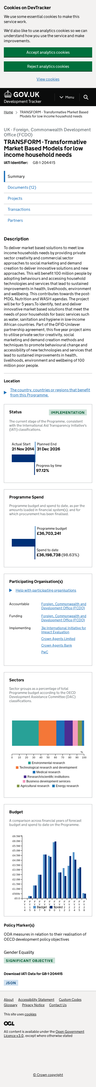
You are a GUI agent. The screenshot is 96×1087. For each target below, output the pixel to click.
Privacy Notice (33, 1005)
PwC (44, 652)
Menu (69, 97)
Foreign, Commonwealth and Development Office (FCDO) (63, 606)
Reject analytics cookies (48, 66)
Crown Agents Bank (56, 645)
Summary (16, 176)
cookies (30, 1014)
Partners (15, 220)
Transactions (19, 209)
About (9, 999)
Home (8, 112)
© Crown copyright (48, 1074)
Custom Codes (70, 999)
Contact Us (58, 1005)
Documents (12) (22, 187)
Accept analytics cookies (48, 52)
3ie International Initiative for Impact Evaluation (63, 630)
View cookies (48, 79)
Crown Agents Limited (58, 639)
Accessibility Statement (36, 999)
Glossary (10, 1005)
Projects (15, 198)
